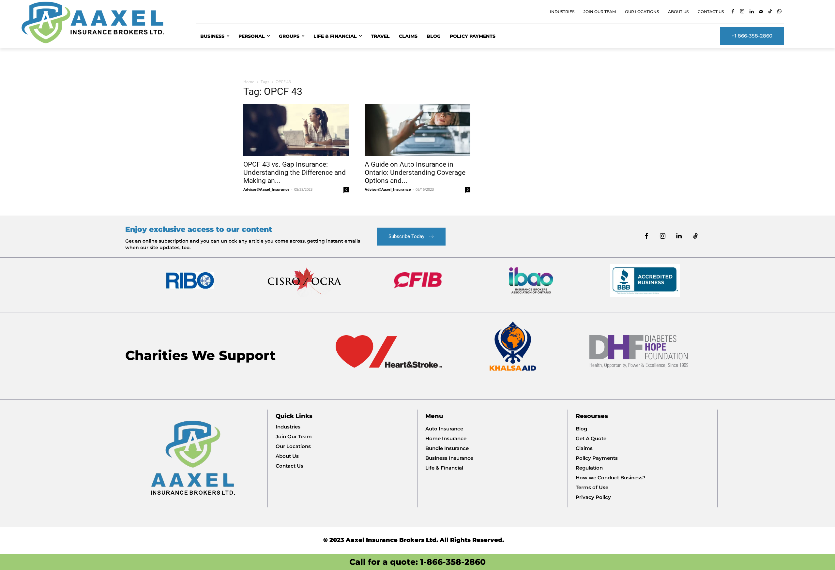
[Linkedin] (751, 12)
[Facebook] (733, 12)
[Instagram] (742, 12)
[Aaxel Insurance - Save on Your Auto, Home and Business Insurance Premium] (101, 22)
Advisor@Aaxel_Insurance (266, 189)
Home (248, 81)
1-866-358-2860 (453, 562)
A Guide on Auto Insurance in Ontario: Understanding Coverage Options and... (415, 172)
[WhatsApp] (779, 12)
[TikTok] (770, 12)
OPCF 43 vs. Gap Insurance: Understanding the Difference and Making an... (294, 172)
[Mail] (761, 12)
